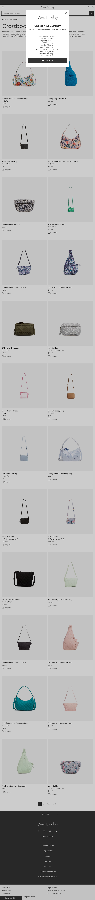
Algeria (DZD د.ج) (46, 41)
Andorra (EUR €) (46, 43)
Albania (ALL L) (47, 38)
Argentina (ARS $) (47, 51)
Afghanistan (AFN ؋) (47, 36)
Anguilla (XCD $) (46, 47)
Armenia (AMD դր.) (46, 54)
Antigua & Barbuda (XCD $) (47, 49)
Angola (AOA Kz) (46, 45)
